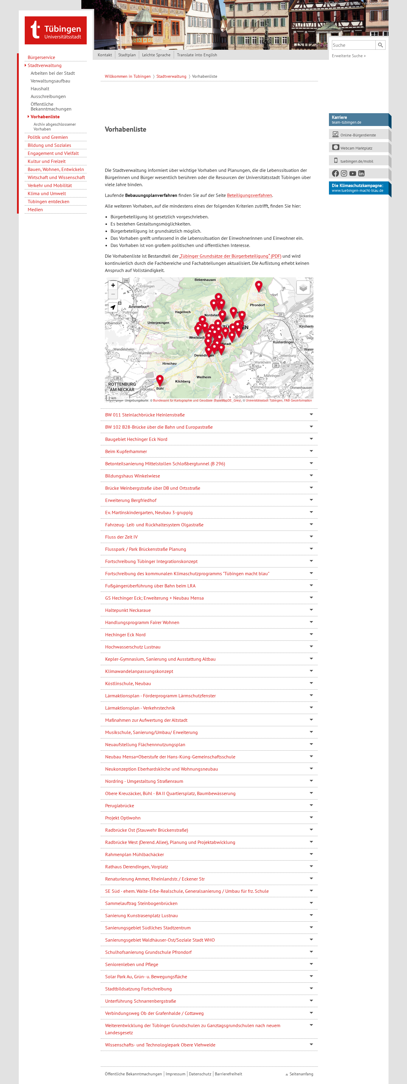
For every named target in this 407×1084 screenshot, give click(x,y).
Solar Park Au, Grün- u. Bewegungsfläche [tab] (146, 976)
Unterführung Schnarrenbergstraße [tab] (140, 1001)
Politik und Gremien (48, 137)
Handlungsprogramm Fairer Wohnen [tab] (142, 622)
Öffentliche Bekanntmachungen (51, 106)
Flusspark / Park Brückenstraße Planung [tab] (145, 549)
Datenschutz (200, 1074)
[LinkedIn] (362, 174)
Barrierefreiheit (228, 1074)
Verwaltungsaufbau (50, 81)
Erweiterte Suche (349, 55)
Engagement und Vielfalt (53, 153)
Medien (35, 209)
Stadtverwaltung (45, 65)
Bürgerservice (41, 57)
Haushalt (40, 88)
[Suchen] (380, 45)
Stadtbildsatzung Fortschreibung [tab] (138, 989)
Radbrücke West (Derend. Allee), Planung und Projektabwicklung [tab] (170, 842)
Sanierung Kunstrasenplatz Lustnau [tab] (141, 915)
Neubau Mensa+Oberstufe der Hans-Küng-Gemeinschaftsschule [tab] (170, 757)
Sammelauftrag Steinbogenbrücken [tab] (141, 903)
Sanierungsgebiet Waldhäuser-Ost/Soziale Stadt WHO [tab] (160, 940)
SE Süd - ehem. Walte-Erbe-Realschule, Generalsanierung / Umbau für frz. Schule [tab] (187, 891)
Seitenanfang (301, 1074)
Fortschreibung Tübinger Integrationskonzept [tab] (151, 561)
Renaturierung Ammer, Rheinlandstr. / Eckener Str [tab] (155, 879)
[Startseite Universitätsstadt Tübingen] (56, 30)
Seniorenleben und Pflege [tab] (131, 964)
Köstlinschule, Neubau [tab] (128, 683)
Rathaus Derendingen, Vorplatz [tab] (136, 867)
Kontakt (105, 54)
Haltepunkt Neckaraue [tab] (128, 610)
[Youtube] (353, 174)
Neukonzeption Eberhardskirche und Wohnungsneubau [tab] (161, 769)
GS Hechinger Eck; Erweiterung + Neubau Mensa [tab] (154, 598)
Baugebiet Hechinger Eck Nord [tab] (136, 439)
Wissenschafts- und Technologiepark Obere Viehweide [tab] (160, 1045)
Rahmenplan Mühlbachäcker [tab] (134, 854)
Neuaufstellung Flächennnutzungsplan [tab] (145, 744)
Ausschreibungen (48, 96)
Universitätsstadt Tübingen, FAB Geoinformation (279, 400)
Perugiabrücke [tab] (119, 805)
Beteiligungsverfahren (249, 195)
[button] (198, 330)
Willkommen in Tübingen (128, 76)
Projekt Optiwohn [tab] (123, 818)
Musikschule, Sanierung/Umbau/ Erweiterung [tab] (151, 732)
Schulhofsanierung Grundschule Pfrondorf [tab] (148, 952)
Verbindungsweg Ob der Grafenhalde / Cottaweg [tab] (154, 1013)
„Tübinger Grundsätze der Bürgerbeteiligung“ (224, 256)
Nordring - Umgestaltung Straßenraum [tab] (144, 781)
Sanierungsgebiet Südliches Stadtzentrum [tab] (148, 928)
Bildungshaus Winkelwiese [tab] (132, 476)
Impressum (175, 1074)
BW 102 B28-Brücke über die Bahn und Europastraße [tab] (159, 427)
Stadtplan (127, 54)
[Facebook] (336, 174)
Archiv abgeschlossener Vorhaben (55, 127)
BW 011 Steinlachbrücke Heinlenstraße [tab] (145, 415)
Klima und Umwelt (47, 193)
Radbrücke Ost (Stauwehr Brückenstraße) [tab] (146, 830)
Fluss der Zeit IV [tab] (121, 537)
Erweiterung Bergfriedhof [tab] (130, 500)
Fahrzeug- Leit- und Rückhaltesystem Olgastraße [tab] (154, 525)
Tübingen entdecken (48, 201)
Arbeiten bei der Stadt (53, 73)
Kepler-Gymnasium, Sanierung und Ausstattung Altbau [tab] (160, 659)
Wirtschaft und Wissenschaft (56, 177)
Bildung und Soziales (49, 145)
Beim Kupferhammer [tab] (126, 451)
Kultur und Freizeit (47, 161)
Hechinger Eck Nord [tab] (125, 634)
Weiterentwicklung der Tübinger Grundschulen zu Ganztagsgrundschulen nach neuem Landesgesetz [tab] (192, 1028)
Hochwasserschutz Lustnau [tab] (133, 647)
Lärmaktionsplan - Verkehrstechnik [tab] (140, 708)
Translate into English (197, 54)
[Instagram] (344, 174)
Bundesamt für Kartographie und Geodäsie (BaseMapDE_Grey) (197, 400)
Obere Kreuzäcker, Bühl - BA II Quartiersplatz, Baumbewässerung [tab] (170, 793)
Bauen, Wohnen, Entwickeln (56, 169)
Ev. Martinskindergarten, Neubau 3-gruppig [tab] (149, 512)
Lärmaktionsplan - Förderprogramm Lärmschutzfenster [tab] (160, 696)
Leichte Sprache (156, 54)
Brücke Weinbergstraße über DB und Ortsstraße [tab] (152, 488)
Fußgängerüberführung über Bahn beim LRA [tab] (150, 586)
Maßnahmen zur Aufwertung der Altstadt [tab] (146, 720)
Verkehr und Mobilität (50, 185)
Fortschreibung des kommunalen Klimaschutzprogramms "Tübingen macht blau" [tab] (187, 573)
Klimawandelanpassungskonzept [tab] (139, 671)
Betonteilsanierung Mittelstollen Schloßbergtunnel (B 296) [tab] (165, 463)
